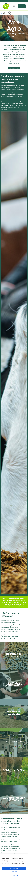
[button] (14, 6)
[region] (14, 866)
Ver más (14, 666)
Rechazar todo (14, 875)
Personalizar (14, 872)
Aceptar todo (14, 868)
